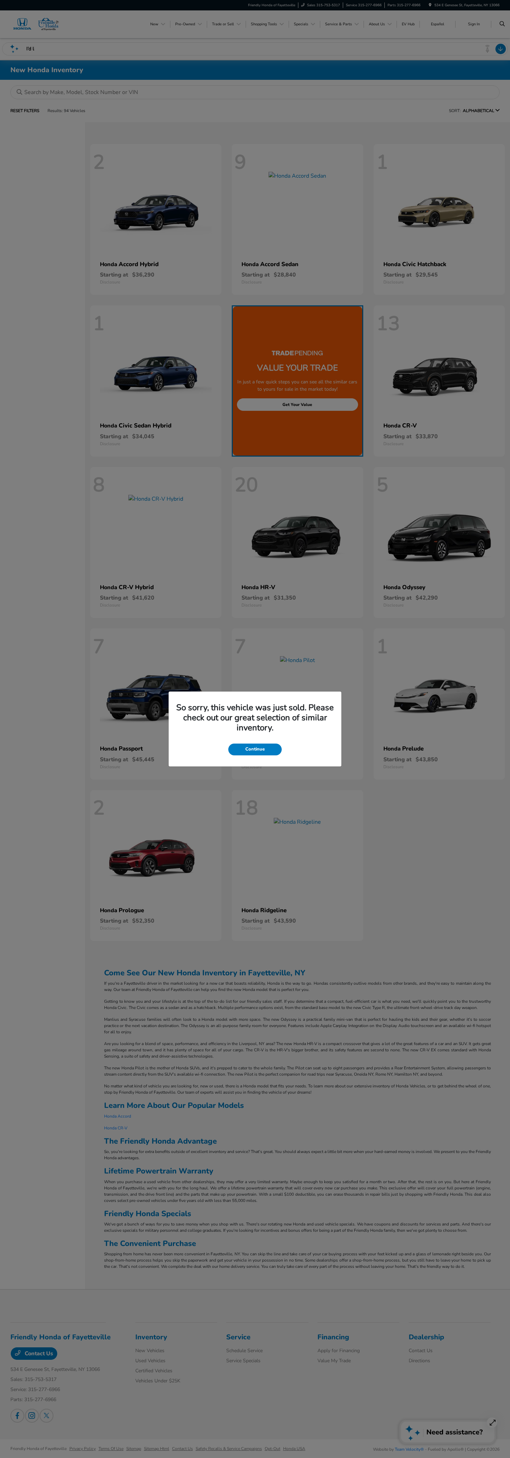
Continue (255, 749)
